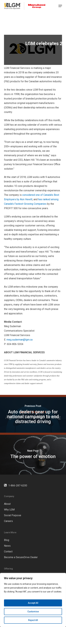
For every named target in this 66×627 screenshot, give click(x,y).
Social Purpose (12, 515)
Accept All (33, 603)
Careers (8, 521)
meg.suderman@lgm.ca (20, 339)
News (7, 545)
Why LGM (9, 509)
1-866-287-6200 (17, 485)
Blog (6, 540)
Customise (33, 611)
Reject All (33, 620)
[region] (33, 600)
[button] (60, 5)
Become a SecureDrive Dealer (21, 557)
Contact (8, 551)
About (7, 503)
